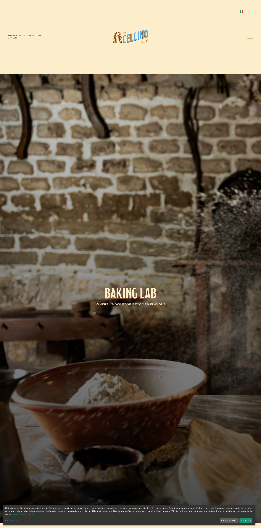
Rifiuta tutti (229, 520)
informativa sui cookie (22, 514)
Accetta (245, 520)
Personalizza (11, 520)
